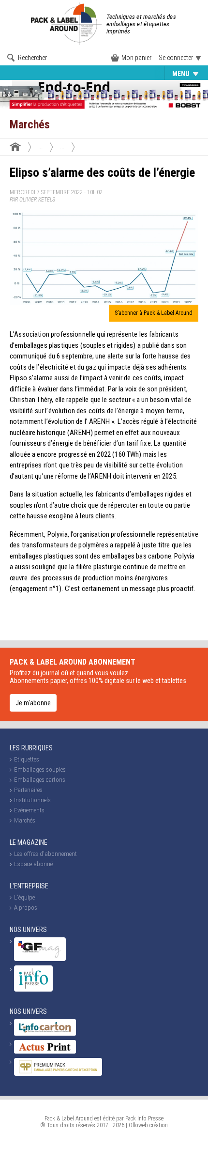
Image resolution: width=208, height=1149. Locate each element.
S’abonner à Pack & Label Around (154, 313)
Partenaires (28, 789)
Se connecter (176, 58)
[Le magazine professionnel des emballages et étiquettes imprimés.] (67, 23)
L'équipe (24, 897)
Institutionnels (32, 800)
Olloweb (138, 1125)
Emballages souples (87, 73)
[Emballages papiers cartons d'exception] (58, 1073)
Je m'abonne (33, 703)
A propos (25, 907)
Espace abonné (33, 864)
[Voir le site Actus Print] (45, 1051)
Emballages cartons (39, 779)
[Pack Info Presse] (33, 989)
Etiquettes (27, 73)
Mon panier (136, 58)
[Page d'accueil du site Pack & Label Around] (15, 146)
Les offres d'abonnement (45, 853)
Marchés (24, 820)
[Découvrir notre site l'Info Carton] (45, 1033)
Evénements (150, 73)
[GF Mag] (40, 959)
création (158, 1125)
